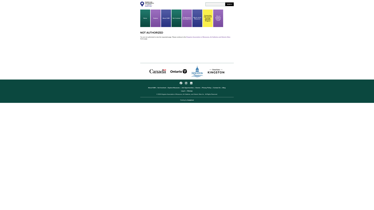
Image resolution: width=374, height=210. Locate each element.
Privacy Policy (206, 87)
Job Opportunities (188, 87)
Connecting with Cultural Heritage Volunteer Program (208, 18)
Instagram (186, 83)
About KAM (166, 18)
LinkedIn (191, 83)
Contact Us (217, 87)
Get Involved (176, 18)
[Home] (147, 6)
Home (145, 18)
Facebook (181, 83)
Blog (224, 87)
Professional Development (187, 18)
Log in (183, 91)
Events (198, 87)
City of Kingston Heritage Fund (218, 18)
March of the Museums (197, 18)
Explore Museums (174, 87)
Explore (155, 18)
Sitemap (190, 91)
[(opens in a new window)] (158, 71)
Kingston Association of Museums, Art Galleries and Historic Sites (208, 37)
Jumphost (190, 100)
